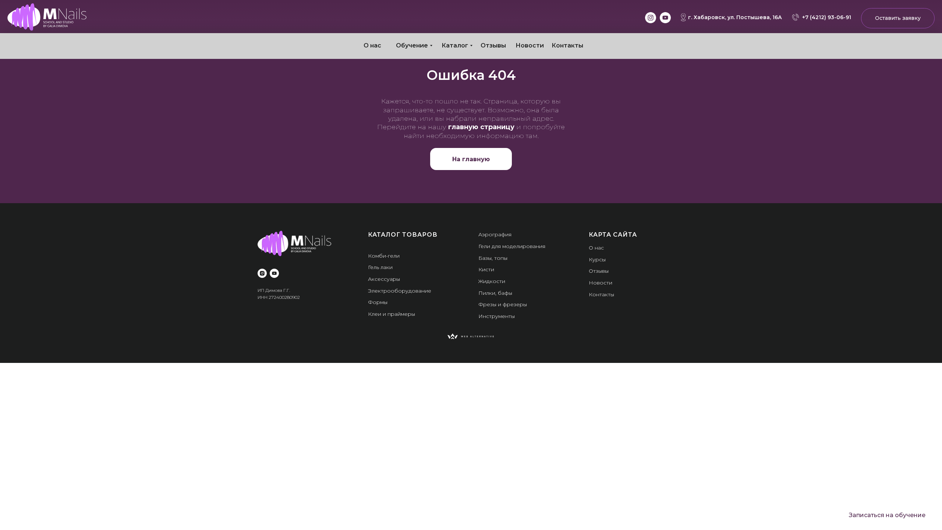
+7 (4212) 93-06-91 (826, 17)
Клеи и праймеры (391, 314)
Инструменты (496, 316)
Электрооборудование (399, 290)
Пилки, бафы (495, 293)
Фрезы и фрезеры (502, 304)
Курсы (597, 259)
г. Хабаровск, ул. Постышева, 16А (735, 17)
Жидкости (491, 281)
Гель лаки (380, 267)
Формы (377, 302)
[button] (887, 515)
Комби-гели (384, 255)
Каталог (455, 45)
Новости (530, 45)
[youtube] (274, 273)
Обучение (412, 45)
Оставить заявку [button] (898, 18)
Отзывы (493, 45)
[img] (46, 17)
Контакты (567, 45)
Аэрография (494, 234)
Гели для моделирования (511, 246)
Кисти (486, 269)
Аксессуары (384, 279)
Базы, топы (492, 258)
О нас (372, 45)
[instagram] (262, 273)
